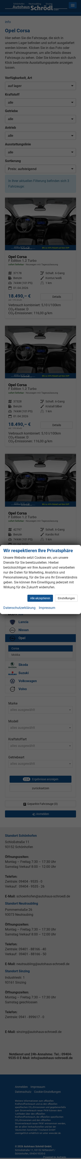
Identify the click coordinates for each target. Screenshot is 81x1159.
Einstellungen (66, 598)
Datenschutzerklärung (19, 608)
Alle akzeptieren (40, 598)
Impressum (47, 608)
